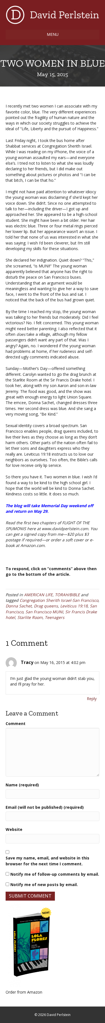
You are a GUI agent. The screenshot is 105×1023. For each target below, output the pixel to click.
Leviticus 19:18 (74, 606)
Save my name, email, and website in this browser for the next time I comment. (47, 860)
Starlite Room (30, 617)
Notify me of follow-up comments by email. (54, 874)
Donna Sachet (19, 606)
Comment (15, 723)
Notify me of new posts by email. (44, 884)
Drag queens (46, 606)
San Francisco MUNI (44, 611)
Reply (92, 698)
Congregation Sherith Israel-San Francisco (59, 600)
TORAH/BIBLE (67, 594)
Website (14, 829)
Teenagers (54, 617)
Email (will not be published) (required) (45, 807)
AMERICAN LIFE (38, 594)
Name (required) (22, 784)
